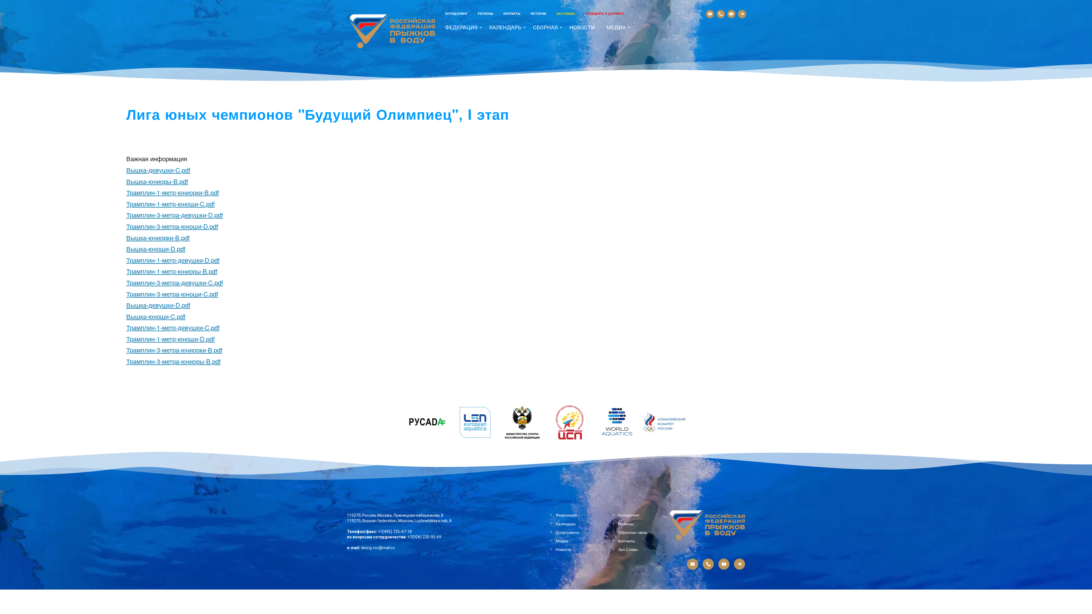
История (538, 14)
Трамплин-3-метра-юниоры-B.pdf (173, 361)
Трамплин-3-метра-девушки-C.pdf (174, 282)
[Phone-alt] (721, 14)
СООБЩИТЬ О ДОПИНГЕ (604, 14)
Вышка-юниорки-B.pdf (158, 237)
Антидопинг (456, 14)
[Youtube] (731, 14)
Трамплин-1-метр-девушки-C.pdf (173, 327)
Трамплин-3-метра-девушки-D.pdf (174, 214)
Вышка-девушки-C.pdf (158, 169)
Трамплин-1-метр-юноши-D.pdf (170, 338)
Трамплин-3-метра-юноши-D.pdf (172, 226)
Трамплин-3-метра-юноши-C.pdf (172, 293)
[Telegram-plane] (742, 14)
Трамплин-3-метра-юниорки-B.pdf (174, 349)
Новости (582, 27)
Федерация (461, 27)
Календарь (505, 27)
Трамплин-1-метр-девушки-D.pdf (173, 260)
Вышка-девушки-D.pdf (158, 304)
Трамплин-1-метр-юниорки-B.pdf (172, 192)
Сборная (545, 27)
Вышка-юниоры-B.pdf (157, 181)
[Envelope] (710, 14)
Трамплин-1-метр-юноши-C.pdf (170, 203)
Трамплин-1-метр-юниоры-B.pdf (171, 271)
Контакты (511, 14)
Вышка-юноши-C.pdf (155, 316)
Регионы (485, 14)
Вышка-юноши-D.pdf (155, 248)
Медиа (616, 27)
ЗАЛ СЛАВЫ (565, 14)
